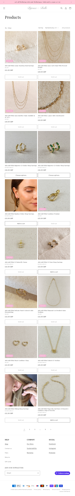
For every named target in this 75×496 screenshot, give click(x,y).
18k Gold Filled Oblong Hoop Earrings (17, 409)
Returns (7, 457)
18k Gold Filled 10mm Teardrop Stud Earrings (19, 65)
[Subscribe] (38, 473)
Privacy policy (37, 489)
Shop (6, 444)
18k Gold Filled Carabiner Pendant (49, 214)
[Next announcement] (71, 2)
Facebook (52, 444)
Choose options (21, 175)
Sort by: (40, 28)
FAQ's (6, 453)
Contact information (65, 491)
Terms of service (56, 489)
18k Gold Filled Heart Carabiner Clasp (17, 360)
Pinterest (52, 453)
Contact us (8, 448)
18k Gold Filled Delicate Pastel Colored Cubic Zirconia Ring (19, 311)
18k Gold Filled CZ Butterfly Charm (16, 262)
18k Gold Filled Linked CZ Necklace (49, 360)
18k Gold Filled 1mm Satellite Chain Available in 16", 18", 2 (20, 116)
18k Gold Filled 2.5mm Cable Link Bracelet (51, 115)
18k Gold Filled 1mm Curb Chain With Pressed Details (52, 66)
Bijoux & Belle (18, 489)
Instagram (52, 448)
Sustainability (32, 448)
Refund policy (46, 489)
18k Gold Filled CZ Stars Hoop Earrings (50, 262)
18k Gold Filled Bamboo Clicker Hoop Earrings (19, 214)
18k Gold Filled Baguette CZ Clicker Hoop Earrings (21, 165)
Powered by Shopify (27, 489)
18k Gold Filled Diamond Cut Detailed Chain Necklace (52, 311)
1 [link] (24, 429)
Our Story (30, 444)
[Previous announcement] (4, 2)
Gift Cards (8, 461)
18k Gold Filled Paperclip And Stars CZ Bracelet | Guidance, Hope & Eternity (53, 409)
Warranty (30, 453)
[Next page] (51, 429)
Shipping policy (66, 489)
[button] (4, 8)
